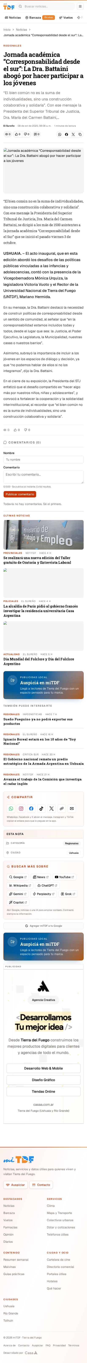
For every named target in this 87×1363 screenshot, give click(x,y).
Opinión (8, 1234)
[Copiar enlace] (80, 134)
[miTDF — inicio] (18, 1159)
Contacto (43, 1185)
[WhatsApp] (59, 134)
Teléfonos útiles (57, 1234)
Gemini (18, 894)
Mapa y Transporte (59, 1213)
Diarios (8, 1242)
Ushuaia (8, 1306)
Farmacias (10, 1227)
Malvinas (9, 1267)
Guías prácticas (13, 1274)
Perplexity (44, 894)
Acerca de (9, 1345)
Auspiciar (18, 1185)
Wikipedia (20, 885)
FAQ (48, 1345)
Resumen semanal (16, 1260)
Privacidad (59, 1345)
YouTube (65, 877)
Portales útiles (56, 1274)
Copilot (18, 902)
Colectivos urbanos (60, 1220)
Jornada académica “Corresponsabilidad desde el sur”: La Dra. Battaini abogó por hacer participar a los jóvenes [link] (42, 35)
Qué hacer (54, 1288)
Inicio (7, 29)
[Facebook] (66, 134)
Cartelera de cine (58, 1260)
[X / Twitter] (73, 134)
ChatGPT (48, 885)
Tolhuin (8, 1320)
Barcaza (9, 1213)
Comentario (11, 467)
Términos (73, 1345)
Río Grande (10, 1313)
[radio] (17, 134)
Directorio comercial (60, 1267)
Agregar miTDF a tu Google (46, 926)
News (41, 877)
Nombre (8, 453)
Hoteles (52, 1281)
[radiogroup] (22, 134)
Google (18, 877)
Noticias (21, 29)
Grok (68, 894)
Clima (51, 1206)
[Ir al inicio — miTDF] (8, 6)
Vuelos (7, 1220)
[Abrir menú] (80, 6)
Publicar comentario (20, 494)
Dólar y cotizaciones (61, 1227)
